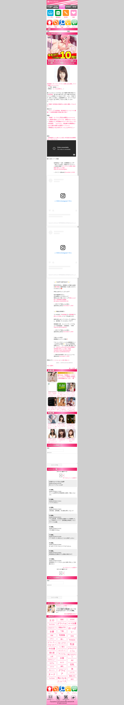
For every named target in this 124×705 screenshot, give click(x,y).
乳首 (72, 644)
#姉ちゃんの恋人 (60, 168)
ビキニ (52, 638)
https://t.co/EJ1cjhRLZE (60, 327)
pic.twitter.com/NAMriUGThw (62, 351)
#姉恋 (57, 287)
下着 (62, 631)
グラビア (62, 672)
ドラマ (52, 667)
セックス (62, 643)
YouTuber (52, 678)
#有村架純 (59, 299)
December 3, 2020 (68, 331)
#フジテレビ (65, 166)
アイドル (62, 654)
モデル (52, 663)
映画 (52, 635)
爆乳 (62, 666)
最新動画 (58, 17)
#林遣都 (64, 299)
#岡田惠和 (71, 314)
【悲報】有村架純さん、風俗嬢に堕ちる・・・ (61, 440)
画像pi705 (62, 627)
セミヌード (62, 650)
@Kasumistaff (67, 350)
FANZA (72, 640)
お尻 (51, 656)
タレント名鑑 (62, 27)
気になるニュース (62, 679)
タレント (52, 670)
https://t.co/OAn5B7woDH (63, 347)
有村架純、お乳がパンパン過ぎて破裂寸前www (70, 440)
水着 (62, 658)
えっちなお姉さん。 (58, 88)
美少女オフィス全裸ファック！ (66, 610)
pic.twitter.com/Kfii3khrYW (61, 301)
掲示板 (66, 17)
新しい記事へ (72, 368)
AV (72, 660)
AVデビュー (51, 660)
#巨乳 (70, 166)
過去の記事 (55, 27)
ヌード (51, 674)
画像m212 (67, 360)
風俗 (73, 17)
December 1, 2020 (64, 356)
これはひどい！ (51, 627)
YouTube (52, 624)
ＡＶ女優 (72, 623)
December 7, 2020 (68, 305)
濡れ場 (51, 653)
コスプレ (72, 672)
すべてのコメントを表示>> (70, 478)
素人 (62, 639)
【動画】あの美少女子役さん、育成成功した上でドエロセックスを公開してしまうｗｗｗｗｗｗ (52, 395)
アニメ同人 (50, 17)
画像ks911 (72, 676)
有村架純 (50, 94)
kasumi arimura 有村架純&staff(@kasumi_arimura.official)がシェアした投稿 (72, 223)
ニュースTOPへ (50, 27)
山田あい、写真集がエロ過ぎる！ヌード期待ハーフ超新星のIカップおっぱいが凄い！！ (61, 409)
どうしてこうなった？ (52, 643)
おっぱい (59, 360)
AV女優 (52, 649)
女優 (63, 360)
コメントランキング (74, 27)
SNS (72, 636)
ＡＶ (62, 662)
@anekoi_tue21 (58, 350)
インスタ (54, 360)
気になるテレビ (72, 655)
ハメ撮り (62, 647)
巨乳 (72, 664)
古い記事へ (51, 365)
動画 (62, 619)
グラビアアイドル (72, 649)
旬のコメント (68, 27)
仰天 (72, 679)
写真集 (62, 635)
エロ (52, 620)
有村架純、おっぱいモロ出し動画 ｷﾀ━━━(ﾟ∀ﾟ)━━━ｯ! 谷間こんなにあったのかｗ (52, 441)
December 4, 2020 (70, 172)
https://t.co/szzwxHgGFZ (60, 169)
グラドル (62, 623)
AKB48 (72, 619)
